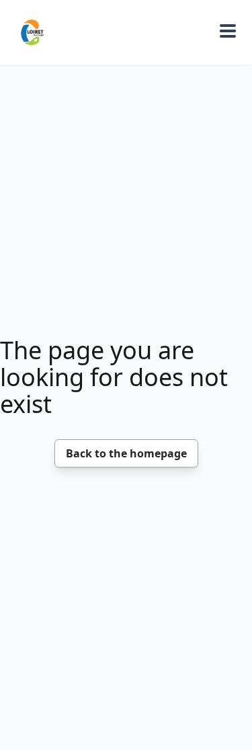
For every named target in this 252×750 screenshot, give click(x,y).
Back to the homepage (126, 453)
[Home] (32, 32)
